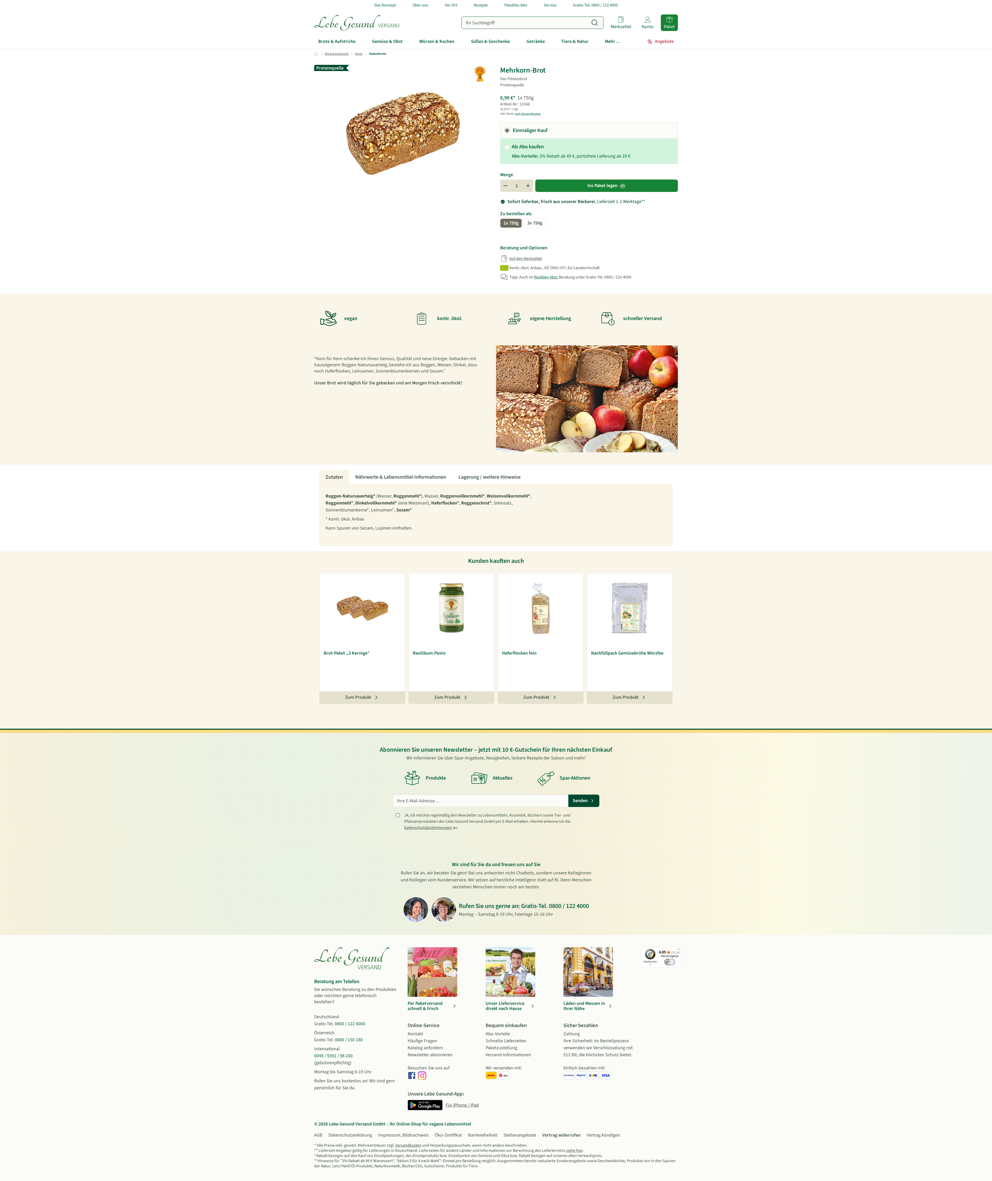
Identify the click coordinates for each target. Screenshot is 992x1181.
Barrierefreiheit (482, 1135)
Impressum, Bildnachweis (403, 1135)
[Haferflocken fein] (540, 608)
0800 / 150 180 (349, 1040)
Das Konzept (385, 5)
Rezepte (481, 5)
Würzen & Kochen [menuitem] (436, 41)
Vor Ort (451, 5)
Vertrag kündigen (603, 1135)
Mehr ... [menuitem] (612, 41)
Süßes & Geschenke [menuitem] (490, 41)
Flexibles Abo (515, 5)
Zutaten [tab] (334, 477)
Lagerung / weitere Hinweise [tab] (490, 477)
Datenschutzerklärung (350, 1135)
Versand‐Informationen (508, 1055)
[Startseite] (356, 22)
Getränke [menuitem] (535, 41)
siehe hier (574, 1150)
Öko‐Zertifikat (448, 1135)
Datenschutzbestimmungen (428, 827)
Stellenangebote (519, 1135)
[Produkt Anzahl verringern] (505, 186)
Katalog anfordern (425, 1048)
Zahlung (571, 1034)
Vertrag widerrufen (561, 1135)
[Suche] (594, 23)
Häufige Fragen (422, 1041)
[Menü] (679, 950)
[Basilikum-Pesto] (451, 608)
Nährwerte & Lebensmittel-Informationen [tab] (400, 477)
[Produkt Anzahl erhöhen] (528, 186)
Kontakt (415, 1034)
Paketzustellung (501, 1048)
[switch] (669, 962)
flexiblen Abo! (546, 277)
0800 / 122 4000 (569, 906)
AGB (318, 1135)
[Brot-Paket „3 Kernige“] (362, 608)
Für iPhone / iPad (462, 1105)
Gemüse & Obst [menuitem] (387, 41)
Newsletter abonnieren (430, 1055)
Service (550, 5)
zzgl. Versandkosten (528, 114)
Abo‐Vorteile (498, 1034)
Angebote (664, 41)
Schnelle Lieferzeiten (506, 1041)
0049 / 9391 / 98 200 (333, 1056)
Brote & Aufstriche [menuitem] (336, 41)
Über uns (420, 5)
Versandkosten (408, 1145)
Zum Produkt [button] (358, 697)
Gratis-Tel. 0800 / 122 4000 (595, 5)
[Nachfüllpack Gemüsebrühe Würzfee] (629, 608)
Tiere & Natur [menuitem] (574, 41)
